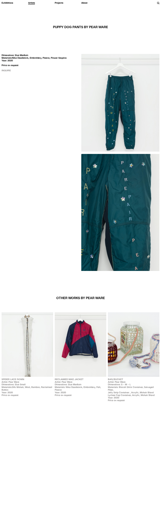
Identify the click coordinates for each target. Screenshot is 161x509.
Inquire (6, 70)
